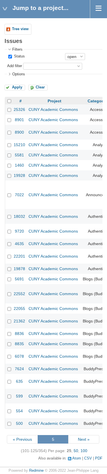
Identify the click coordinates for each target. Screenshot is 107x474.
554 (19, 411)
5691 (19, 279)
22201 (19, 256)
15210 (19, 144)
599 (19, 396)
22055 (19, 308)
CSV (88, 458)
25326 (19, 109)
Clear (40, 87)
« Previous (22, 439)
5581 (19, 155)
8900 (19, 132)
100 (83, 450)
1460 (19, 165)
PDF (98, 458)
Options (18, 74)
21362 (19, 321)
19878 (19, 268)
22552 (19, 293)
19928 (19, 175)
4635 (19, 243)
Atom (76, 458)
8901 (19, 119)
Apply (17, 87)
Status (19, 56)
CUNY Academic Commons (53, 109)
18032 (19, 216)
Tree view (20, 29)
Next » (84, 439)
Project (54, 101)
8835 (19, 343)
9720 (19, 231)
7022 (19, 195)
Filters (17, 49)
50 (76, 450)
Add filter (14, 66)
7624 (19, 369)
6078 (19, 356)
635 (19, 381)
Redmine (36, 471)
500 (19, 423)
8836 (19, 333)
